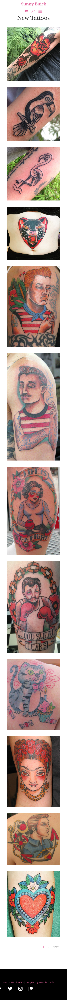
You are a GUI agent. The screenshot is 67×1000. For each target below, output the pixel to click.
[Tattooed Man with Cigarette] (33, 459)
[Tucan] (33, 139)
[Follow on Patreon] (30, 988)
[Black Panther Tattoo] (33, 259)
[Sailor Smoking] (33, 346)
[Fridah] (33, 805)
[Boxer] (33, 652)
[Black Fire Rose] (33, 80)
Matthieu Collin (46, 982)
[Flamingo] (33, 199)
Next (56, 947)
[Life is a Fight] (33, 553)
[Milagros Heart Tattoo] (33, 936)
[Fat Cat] (33, 728)
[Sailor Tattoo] (33, 864)
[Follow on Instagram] (20, 989)
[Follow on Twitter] (10, 989)
